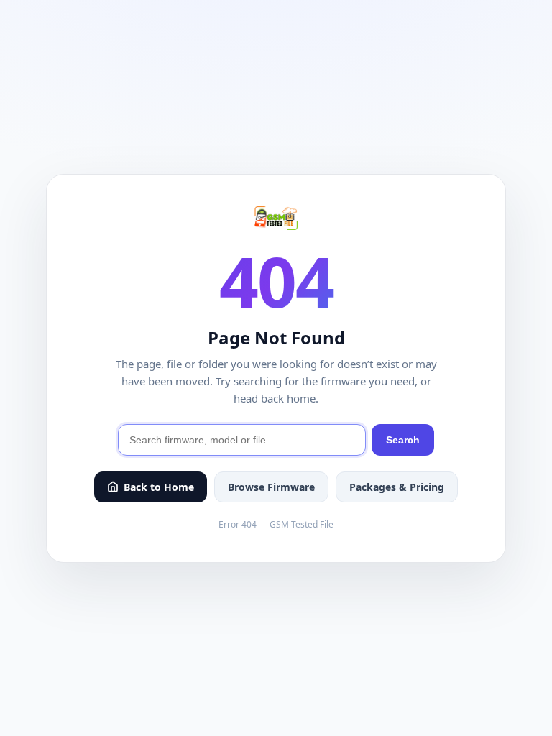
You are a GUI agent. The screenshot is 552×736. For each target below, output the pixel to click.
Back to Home (159, 487)
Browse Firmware (271, 487)
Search (403, 440)
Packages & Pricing (396, 487)
